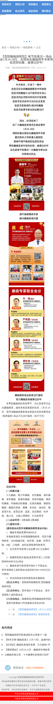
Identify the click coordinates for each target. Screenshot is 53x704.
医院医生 (46, 4)
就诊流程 (33, 11)
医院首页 (6, 4)
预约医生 (46, 11)
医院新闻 (6, 11)
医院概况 (33, 4)
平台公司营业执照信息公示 (26, 694)
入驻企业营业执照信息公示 (26, 698)
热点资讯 (20, 11)
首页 (4, 47)
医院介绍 (20, 4)
